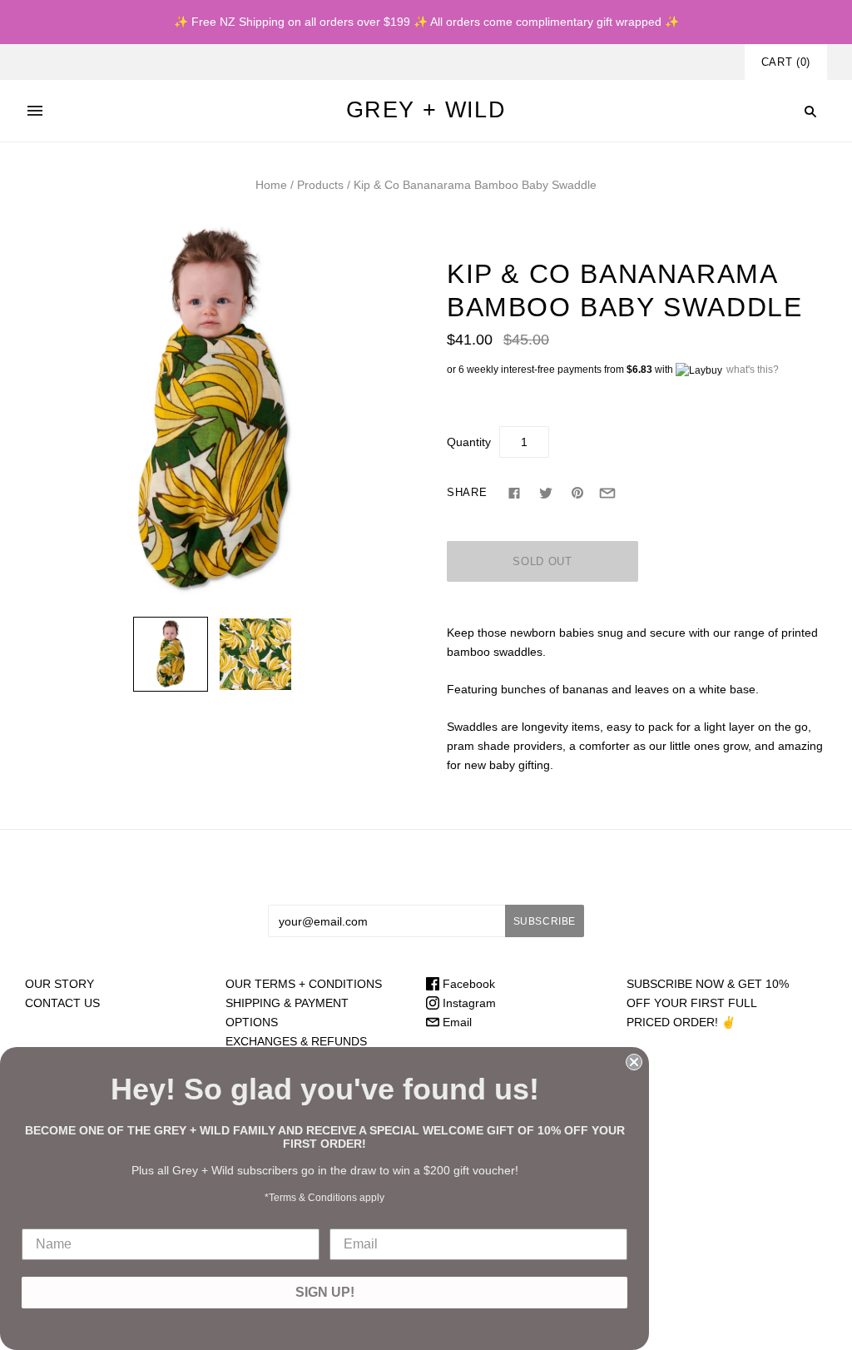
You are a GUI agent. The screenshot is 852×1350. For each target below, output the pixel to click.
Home (271, 184)
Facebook (467, 983)
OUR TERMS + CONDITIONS (303, 983)
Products (320, 184)
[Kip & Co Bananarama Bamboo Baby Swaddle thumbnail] (170, 654)
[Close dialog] (634, 1062)
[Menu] (35, 110)
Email (455, 1022)
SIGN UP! (324, 1292)
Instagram (467, 1003)
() (785, 62)
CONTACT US (62, 1003)
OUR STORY (59, 983)
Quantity (469, 442)
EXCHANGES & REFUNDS (296, 1041)
